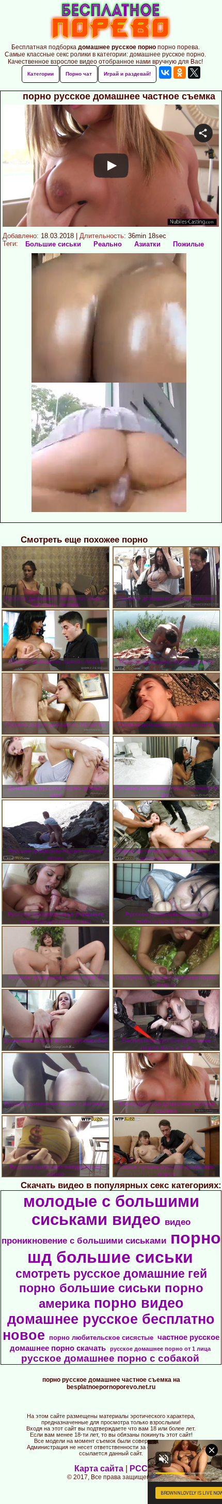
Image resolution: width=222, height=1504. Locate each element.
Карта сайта (98, 1468)
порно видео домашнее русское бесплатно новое (109, 1319)
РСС (139, 1468)
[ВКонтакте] (165, 72)
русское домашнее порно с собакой (110, 1358)
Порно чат (79, 74)
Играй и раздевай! (127, 74)
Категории (40, 74)
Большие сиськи (53, 244)
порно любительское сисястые (101, 1337)
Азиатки (147, 244)
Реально (107, 244)
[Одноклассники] (179, 72)
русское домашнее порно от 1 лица (160, 1349)
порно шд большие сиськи (124, 1247)
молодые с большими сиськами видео (111, 1210)
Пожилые (188, 244)
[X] (194, 72)
